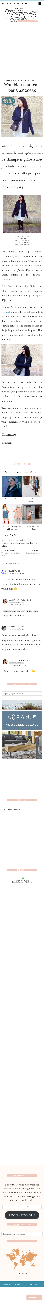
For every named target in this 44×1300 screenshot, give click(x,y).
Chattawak (7, 291)
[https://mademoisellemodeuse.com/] (22, 14)
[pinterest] (14, 3)
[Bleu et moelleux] (12, 486)
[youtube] (18, 3)
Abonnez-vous (22, 1215)
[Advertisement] (22, 50)
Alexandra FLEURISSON (21, 600)
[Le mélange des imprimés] (32, 514)
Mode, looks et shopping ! (28, 80)
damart (36, 540)
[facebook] (10, 3)
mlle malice (14, 571)
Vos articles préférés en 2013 (10, 552)
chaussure (28, 540)
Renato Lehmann (16, 627)
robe (27, 543)
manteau (15, 543)
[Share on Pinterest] (15, 535)
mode (21, 543)
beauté (7, 540)
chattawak (19, 540)
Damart (5, 311)
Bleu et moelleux (12, 499)
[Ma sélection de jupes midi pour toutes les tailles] (12, 514)
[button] (41, 3)
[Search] (26, 3)
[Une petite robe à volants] (32, 486)
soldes (4, 546)
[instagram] (7, 3)
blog (12, 540)
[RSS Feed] (22, 3)
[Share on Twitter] (12, 535)
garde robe (6, 543)
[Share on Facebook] (10, 535)
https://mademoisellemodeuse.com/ (25, 1284)
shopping (33, 543)
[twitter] (3, 3)
